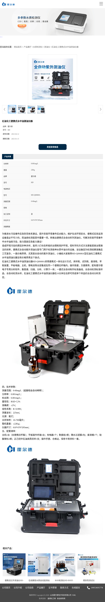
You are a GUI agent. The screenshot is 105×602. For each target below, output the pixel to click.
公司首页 (6, 588)
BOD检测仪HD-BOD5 (64, 580)
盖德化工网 (52, 599)
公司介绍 (18, 588)
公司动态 (29, 588)
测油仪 (47, 47)
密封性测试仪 (89, 580)
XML (74, 595)
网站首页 (18, 47)
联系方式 (64, 588)
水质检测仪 (38, 47)
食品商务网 (61, 599)
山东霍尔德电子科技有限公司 (60, 595)
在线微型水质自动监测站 (39, 580)
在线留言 (76, 588)
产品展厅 (27, 47)
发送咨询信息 (52, 147)
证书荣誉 (53, 588)
